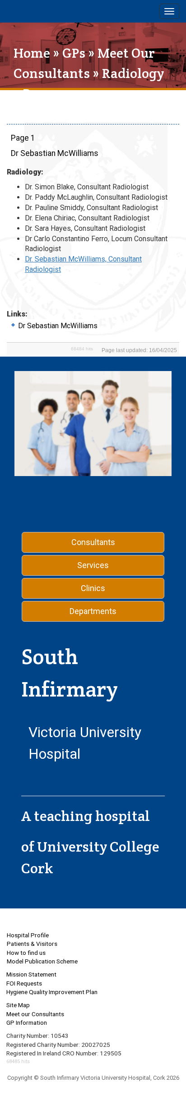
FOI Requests (24, 983)
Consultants (93, 542)
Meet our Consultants (35, 1014)
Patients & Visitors (32, 943)
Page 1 (23, 137)
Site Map (18, 1005)
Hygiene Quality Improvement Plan (52, 991)
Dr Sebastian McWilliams (54, 153)
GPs (73, 53)
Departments (93, 611)
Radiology (133, 73)
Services (93, 565)
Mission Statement (31, 974)
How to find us (26, 952)
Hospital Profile (28, 935)
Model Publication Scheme (42, 961)
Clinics (93, 588)
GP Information (26, 1022)
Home (32, 53)
